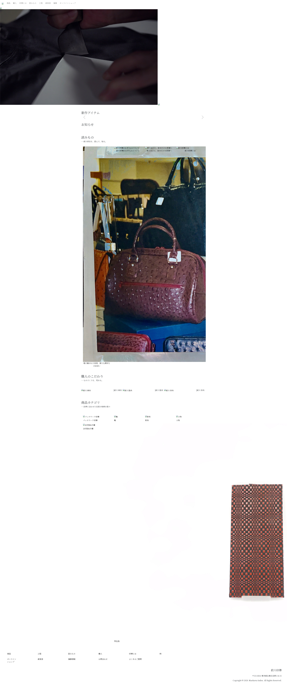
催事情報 (71, 659)
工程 (41, 3)
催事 (55, 3)
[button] (84, 257)
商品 (8, 3)
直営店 (48, 3)
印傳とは (22, 3)
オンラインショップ (68, 3)
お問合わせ (103, 659)
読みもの (32, 3)
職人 (15, 3)
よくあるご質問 (135, 659)
